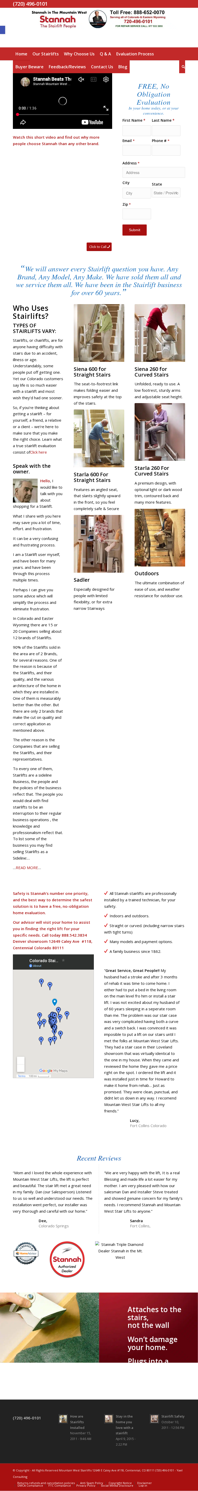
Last (166, 120)
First (136, 120)
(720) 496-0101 (27, 1417)
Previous (4, 1327)
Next (193, 1327)
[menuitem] (21, 53)
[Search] (182, 66)
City (125, 182)
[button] (2, 30)
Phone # (160, 140)
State (157, 184)
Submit (134, 230)
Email (128, 140)
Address (130, 163)
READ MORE (27, 867)
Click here (38, 452)
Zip (126, 204)
